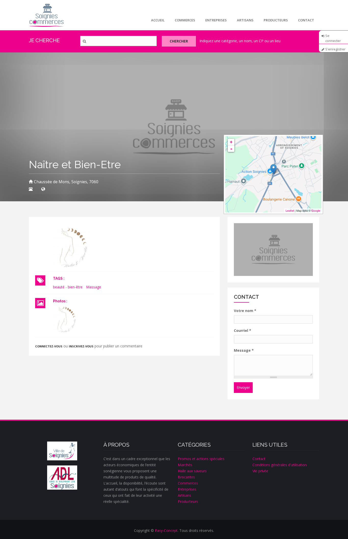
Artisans (245, 20)
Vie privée (260, 471)
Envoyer (243, 387)
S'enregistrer (335, 49)
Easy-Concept (166, 530)
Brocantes (186, 477)
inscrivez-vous (81, 346)
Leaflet (290, 210)
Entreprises (216, 20)
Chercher (179, 41)
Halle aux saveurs (192, 471)
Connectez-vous (48, 346)
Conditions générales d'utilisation (279, 464)
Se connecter (333, 37)
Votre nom (245, 310)
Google (315, 210)
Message (244, 350)
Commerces (185, 20)
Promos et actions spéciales (201, 458)
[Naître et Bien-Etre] (65, 319)
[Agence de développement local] (62, 477)
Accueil (158, 20)
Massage (93, 287)
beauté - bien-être (68, 287)
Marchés (185, 464)
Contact (306, 20)
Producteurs (276, 20)
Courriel (242, 330)
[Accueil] (46, 15)
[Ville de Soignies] (62, 451)
